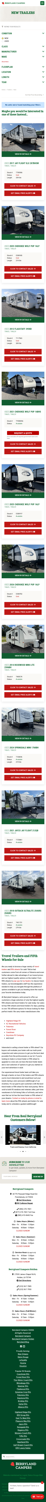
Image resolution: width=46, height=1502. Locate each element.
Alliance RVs (23, 1407)
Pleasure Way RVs (23, 1421)
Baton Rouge (23, 1357)
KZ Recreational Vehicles (16, 1024)
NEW (6, 38)
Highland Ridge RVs (23, 1412)
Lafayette (23, 1360)
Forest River (11, 1029)
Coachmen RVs (23, 1374)
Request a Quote (23, 433)
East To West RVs (23, 1418)
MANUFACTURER (9, 51)
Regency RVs (23, 1430)
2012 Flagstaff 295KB (18, 330)
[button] (1, 1137)
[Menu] (42, 3)
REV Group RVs (23, 1415)
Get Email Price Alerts (22, 193)
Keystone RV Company (15, 1035)
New (15, 90)
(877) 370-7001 (22, 1212)
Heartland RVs (23, 1442)
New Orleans (23, 1354)
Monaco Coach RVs (23, 1433)
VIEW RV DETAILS (22, 154)
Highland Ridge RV (13, 1021)
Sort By (33, 95)
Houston (23, 1366)
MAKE (4, 56)
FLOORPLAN (7, 67)
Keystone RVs (23, 1398)
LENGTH (5, 77)
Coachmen (10, 1032)
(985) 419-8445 (24, 1215)
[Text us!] (37, 1497)
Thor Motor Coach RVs (23, 1380)
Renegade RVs (23, 1427)
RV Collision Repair (25, 1203)
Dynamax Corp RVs (23, 1392)
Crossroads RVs (23, 1439)
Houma (23, 1363)
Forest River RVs (23, 1377)
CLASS (5, 46)
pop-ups (16, 981)
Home (3, 90)
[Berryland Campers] (13, 3)
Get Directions (24, 1200)
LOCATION (6, 72)
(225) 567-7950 (25, 1289)
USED (6, 41)
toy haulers (26, 981)
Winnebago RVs (23, 1383)
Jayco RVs (23, 1424)
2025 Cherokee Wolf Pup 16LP (22, 247)
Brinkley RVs (23, 1401)
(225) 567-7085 (25, 1286)
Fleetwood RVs (23, 1389)
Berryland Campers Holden (23, 1339)
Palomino (10, 1027)
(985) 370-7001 (25, 1209)
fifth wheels (15, 969)
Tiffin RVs (23, 1436)
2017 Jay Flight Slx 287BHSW (21, 164)
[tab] (23, 33)
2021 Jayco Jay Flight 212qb (21, 831)
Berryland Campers (23, 1336)
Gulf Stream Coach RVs (23, 1445)
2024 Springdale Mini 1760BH (21, 748)
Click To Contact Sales (22, 186)
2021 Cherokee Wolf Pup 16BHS (22, 412)
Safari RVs (23, 1404)
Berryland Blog (23, 1342)
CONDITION (7, 33)
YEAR (4, 82)
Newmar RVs (23, 1386)
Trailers (9, 90)
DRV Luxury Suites (23, 1448)
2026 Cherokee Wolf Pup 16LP (22, 585)
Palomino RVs (23, 1395)
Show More (5, 62)
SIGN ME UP (38, 1176)
